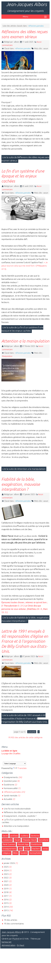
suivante (32, 732)
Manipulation (7, 356)
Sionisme (35, 835)
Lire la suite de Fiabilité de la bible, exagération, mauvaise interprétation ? (25, 619)
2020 (6, 885)
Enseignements (11, 777)
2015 (6, 903)
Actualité (8, 799)
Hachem (36, 848)
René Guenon (9, 844)
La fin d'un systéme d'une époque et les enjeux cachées (22, 176)
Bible (15, 853)
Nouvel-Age (23, 844)
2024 (6, 870)
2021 (6, 881)
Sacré (5, 835)
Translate (22, 768)
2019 (6, 888)
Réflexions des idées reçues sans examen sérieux (26, 812)
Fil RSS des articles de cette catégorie (25, 737)
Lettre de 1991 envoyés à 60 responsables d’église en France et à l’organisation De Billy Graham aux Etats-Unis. (24, 641)
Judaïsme (7, 840)
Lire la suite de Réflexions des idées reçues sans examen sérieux (25, 159)
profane (14, 835)
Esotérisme (9, 784)
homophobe (35, 853)
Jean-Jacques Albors (26, 4)
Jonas (45, 848)
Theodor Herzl (29, 840)
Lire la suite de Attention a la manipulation (23, 469)
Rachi (27, 848)
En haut (20, 945)
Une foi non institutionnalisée (17, 808)
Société (23, 853)
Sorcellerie (43, 840)
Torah (17, 840)
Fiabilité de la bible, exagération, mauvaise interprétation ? (20, 484)
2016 (6, 899)
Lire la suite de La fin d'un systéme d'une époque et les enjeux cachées (22, 329)
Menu (25, 16)
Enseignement (9, 848)
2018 (6, 892)
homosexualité (11, 788)
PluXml (15, 939)
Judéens (24, 835)
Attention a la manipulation (25, 341)
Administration (8, 945)
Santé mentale (10, 795)
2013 (6, 910)
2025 (6, 867)
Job (20, 848)
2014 (6, 907)
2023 (6, 874)
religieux (7, 853)
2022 (6, 877)
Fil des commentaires (14, 923)
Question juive (10, 781)
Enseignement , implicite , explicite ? (20, 816)
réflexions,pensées (23, 48)
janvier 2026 (9, 863)
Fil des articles (10, 920)
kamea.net (6, 942)
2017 (6, 896)
